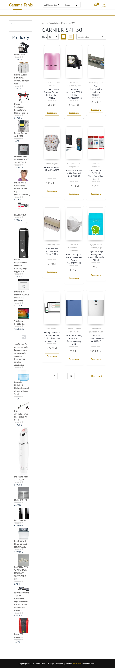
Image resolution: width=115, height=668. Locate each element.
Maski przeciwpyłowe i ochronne (74, 247)
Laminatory (93, 82)
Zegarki (55, 163)
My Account (17, 12)
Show (44, 37)
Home (44, 23)
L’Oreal (46, 82)
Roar (78, 332)
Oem (79, 85)
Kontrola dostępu (51, 329)
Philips (100, 332)
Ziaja (100, 247)
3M (71, 244)
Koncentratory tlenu (52, 244)
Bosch (69, 163)
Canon (93, 163)
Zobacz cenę (52, 113)
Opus (101, 82)
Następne (95, 376)
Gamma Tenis (21, 4)
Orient (48, 163)
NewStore (77, 663)
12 (71, 376)
